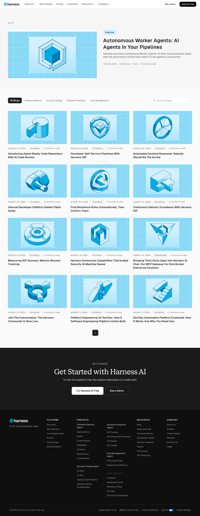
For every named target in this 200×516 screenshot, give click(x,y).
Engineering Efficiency (117, 465)
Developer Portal (115, 482)
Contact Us (172, 442)
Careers (170, 429)
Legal (169, 446)
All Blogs (15, 100)
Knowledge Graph (55, 433)
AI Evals (111, 491)
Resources (87, 4)
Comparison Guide (145, 438)
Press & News (173, 433)
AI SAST (81, 471)
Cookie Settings (184, 510)
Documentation (54, 446)
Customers (72, 4)
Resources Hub (144, 429)
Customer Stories (145, 433)
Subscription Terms (107, 510)
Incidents (111, 478)
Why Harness (45, 4)
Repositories (83, 454)
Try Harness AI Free (87, 390)
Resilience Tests (114, 486)
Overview (51, 425)
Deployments (83, 432)
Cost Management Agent (116, 454)
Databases (82, 445)
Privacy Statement (150, 510)
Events (140, 446)
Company (103, 4)
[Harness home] (13, 4)
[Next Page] (103, 333)
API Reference (143, 455)
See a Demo (170, 4)
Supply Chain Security (87, 479)
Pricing (59, 4)
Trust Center (53, 442)
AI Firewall (112, 445)
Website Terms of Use (129, 510)
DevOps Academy (145, 442)
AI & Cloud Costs (115, 461)
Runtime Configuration (117, 495)
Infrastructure (83, 440)
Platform (29, 4)
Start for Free (188, 4)
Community (142, 451)
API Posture (112, 432)
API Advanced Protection (119, 436)
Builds (80, 436)
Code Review (83, 458)
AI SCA (80, 475)
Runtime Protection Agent (116, 426)
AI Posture (112, 441)
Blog (139, 425)
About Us (171, 425)
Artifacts (81, 449)
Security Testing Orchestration (84, 485)
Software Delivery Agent (86, 426)
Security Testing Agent (88, 466)
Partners (171, 438)
